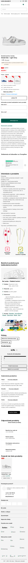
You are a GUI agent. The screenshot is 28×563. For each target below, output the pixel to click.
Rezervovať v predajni (6, 125)
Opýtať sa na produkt (13, 369)
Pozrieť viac (14, 328)
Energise (11, 313)
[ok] (25, 9)
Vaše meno (4, 104)
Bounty (20, 313)
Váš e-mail (3, 112)
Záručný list (5, 342)
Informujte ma (14, 120)
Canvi (8, 315)
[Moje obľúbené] (16, 5)
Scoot (16, 313)
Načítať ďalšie (13, 412)
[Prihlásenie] (19, 5)
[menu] (26, 5)
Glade (4, 315)
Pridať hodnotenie (13, 366)
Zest (19, 315)
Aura (11, 315)
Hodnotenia (6, 346)
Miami (15, 315)
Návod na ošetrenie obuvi (9, 338)
